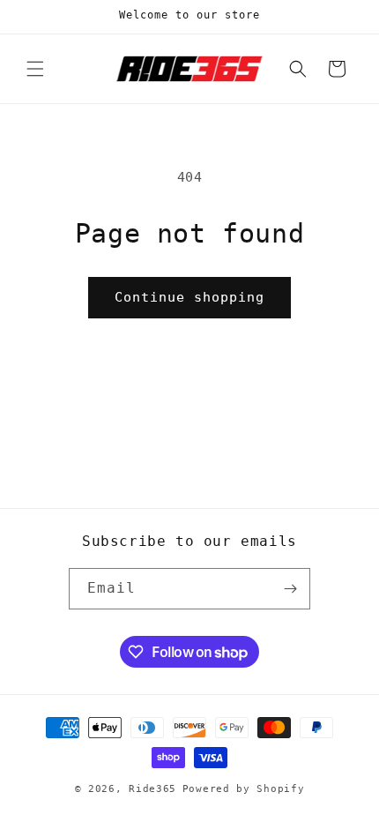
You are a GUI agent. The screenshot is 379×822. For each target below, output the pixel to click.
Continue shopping (189, 297)
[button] (35, 68)
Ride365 (152, 789)
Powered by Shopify (243, 789)
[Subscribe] (290, 588)
